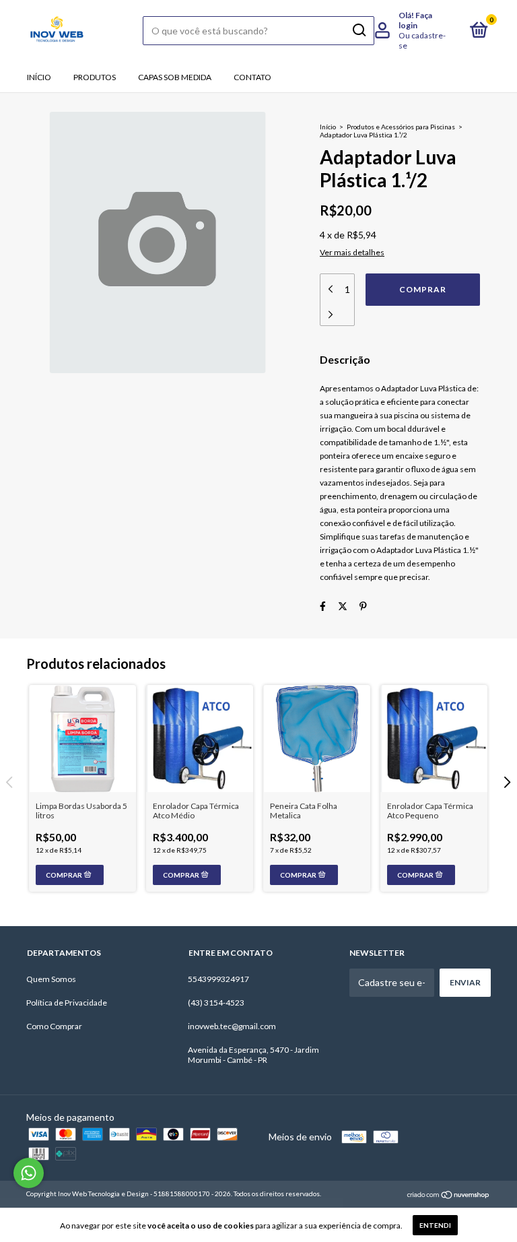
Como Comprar (54, 1026)
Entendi (435, 1225)
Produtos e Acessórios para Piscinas (401, 127)
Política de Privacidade (66, 1003)
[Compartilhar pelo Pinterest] (363, 606)
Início (39, 77)
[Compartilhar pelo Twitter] (342, 606)
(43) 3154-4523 (216, 1003)
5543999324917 (218, 979)
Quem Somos (51, 979)
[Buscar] (358, 30)
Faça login (415, 20)
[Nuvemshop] (449, 1195)
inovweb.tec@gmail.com (232, 1026)
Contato (252, 77)
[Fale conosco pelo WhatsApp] (28, 1173)
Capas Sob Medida (174, 77)
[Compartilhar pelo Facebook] (323, 606)
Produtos (94, 77)
